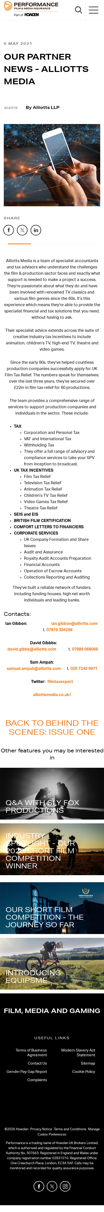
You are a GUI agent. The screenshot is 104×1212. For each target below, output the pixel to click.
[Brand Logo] (31, 10)
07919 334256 (59, 630)
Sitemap (88, 1063)
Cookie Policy (83, 1072)
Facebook (13, 228)
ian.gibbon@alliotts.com (74, 624)
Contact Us (37, 1063)
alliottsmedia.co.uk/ (52, 695)
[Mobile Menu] (94, 10)
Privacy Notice (41, 1129)
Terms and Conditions (70, 1129)
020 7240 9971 (83, 669)
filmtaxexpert (60, 682)
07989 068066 (85, 649)
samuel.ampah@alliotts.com (34, 669)
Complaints (37, 1080)
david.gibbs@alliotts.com (31, 649)
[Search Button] (78, 10)
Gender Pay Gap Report (27, 1072)
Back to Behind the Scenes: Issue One (52, 727)
